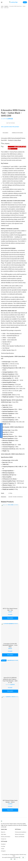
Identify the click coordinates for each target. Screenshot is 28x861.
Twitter (2, 848)
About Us (3, 832)
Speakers (6, 6)
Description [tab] (5, 132)
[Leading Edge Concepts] (14, 2)
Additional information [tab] (17, 132)
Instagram (3, 851)
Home (2, 6)
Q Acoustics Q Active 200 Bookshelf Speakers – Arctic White (10, 645)
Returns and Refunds (19, 836)
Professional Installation (20, 832)
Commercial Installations (1, 430)
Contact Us (3, 839)
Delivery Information (5, 836)
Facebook (3, 844)
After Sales (3, 834)
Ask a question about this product (10, 126)
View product (10, 618)
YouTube (3, 846)
